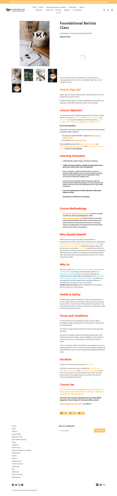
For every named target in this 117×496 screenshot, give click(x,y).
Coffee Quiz (16, 466)
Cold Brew (15, 445)
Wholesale (39, 10)
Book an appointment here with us (71, 404)
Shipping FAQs (16, 461)
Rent (13, 469)
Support (67, 10)
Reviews (14, 458)
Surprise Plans (16, 434)
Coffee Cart (49, 10)
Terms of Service (17, 464)
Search (14, 426)
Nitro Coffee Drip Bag (19, 439)
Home (35, 7)
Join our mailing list (66, 426)
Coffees (14, 431)
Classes (81, 7)
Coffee (41, 7)
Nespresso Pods (17, 437)
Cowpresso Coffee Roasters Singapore (26, 490)
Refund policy (16, 477)
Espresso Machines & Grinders (56, 7)
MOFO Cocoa (16, 447)
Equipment (73, 7)
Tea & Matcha (77, 10)
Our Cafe (58, 10)
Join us (58, 12)
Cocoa (14, 442)
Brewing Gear (16, 453)
